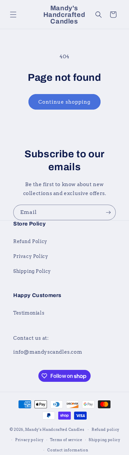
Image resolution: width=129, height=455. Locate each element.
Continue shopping (64, 102)
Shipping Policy (32, 271)
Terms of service (66, 439)
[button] (13, 14)
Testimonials (28, 313)
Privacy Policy (30, 256)
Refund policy (105, 429)
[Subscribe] (108, 212)
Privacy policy (29, 439)
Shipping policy (104, 439)
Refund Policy (30, 241)
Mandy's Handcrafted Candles (55, 429)
